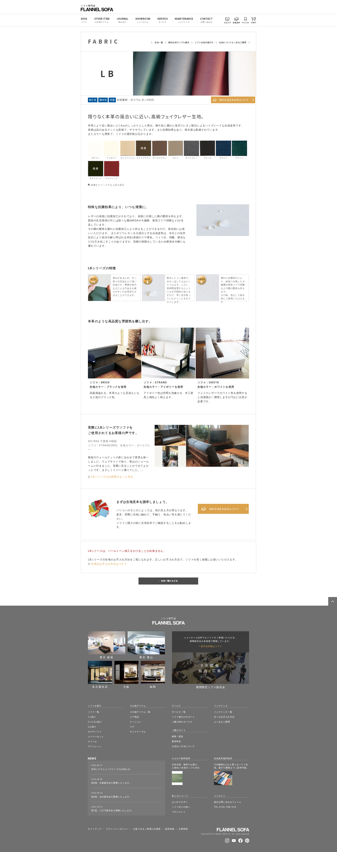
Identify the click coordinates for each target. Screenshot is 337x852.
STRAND (161, 382)
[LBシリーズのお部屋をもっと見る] (89, 477)
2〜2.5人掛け (95, 721)
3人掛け (92, 726)
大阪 (126, 686)
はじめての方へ (180, 802)
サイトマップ (94, 829)
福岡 (153, 686)
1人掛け (92, 717)
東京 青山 (146, 657)
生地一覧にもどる (168, 581)
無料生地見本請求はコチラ (234, 99)
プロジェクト (179, 811)
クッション (135, 721)
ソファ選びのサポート (183, 717)
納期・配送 (177, 736)
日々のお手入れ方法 (224, 717)
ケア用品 (134, 717)
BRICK (105, 382)
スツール (92, 741)
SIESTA (214, 382)
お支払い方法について (183, 746)
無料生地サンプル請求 (179, 43)
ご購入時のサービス (182, 721)
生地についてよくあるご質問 (232, 43)
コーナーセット (96, 736)
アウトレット (94, 746)
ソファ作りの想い (181, 807)
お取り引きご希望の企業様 (147, 829)
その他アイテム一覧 (140, 712)
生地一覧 (159, 43)
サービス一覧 (179, 712)
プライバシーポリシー (117, 829)
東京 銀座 (107, 657)
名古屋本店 (100, 686)
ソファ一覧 (93, 712)
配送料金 (176, 741)
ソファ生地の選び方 (204, 43)
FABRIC (104, 41)
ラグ (132, 726)
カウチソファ (94, 731)
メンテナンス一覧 (223, 712)
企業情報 (183, 829)
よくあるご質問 (222, 721)
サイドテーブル (138, 731)
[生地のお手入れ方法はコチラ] (89, 564)
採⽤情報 (169, 829)
